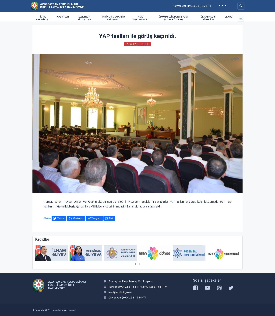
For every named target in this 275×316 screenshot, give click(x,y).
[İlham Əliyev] (51, 253)
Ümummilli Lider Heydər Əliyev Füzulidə (174, 18)
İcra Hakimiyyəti (43, 18)
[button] (136, 264)
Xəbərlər (63, 16)
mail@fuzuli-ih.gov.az (120, 292)
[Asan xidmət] (154, 253)
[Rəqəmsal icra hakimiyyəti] (189, 253)
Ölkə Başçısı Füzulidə (208, 18)
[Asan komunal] (223, 253)
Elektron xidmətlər (84, 18)
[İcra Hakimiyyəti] (34, 5)
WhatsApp (78, 218)
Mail (111, 218)
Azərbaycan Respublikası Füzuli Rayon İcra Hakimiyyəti (62, 6)
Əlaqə (228, 16)
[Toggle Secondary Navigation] (240, 18)
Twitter (61, 218)
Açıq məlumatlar (140, 18)
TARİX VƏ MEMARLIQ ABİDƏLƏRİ (113, 18)
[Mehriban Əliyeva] (86, 253)
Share (47, 218)
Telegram (96, 218)
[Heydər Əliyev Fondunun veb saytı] (120, 253)
